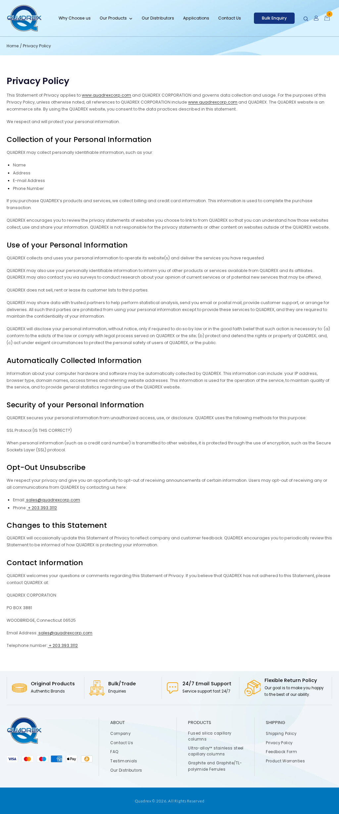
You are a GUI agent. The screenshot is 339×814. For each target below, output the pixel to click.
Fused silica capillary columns (209, 736)
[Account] (316, 18)
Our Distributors (158, 18)
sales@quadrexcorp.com (52, 500)
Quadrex (143, 800)
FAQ (115, 752)
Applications (196, 18)
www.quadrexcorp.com (106, 95)
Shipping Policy (281, 733)
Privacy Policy (279, 743)
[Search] (306, 19)
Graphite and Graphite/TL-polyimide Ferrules (215, 766)
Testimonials (124, 761)
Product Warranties (285, 761)
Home (13, 46)
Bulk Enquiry (274, 18)
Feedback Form (281, 752)
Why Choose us (75, 18)
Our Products (113, 18)
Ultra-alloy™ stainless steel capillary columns (216, 751)
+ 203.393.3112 (42, 508)
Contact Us (229, 18)
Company (121, 733)
